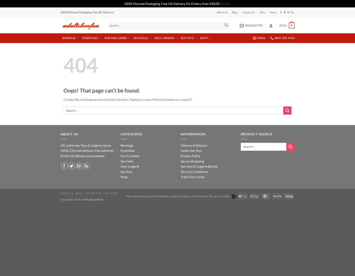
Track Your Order (193, 177)
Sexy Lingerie (164, 38)
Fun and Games (116, 38)
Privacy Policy (190, 156)
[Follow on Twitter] (285, 12)
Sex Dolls (141, 38)
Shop (203, 38)
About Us (222, 12)
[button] (251, 25)
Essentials (90, 38)
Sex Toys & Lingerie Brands (199, 166)
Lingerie (96, 145)
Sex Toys (187, 38)
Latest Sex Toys (191, 150)
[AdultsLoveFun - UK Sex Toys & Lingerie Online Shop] (80, 25)
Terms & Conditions (194, 172)
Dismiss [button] (225, 4)
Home (273, 12)
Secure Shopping (192, 161)
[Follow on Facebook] (281, 12)
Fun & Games (130, 156)
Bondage (69, 38)
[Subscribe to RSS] (292, 12)
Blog (234, 12)
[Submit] (226, 25)
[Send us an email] (288, 12)
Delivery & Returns (194, 145)
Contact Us (248, 12)
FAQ (262, 12)
